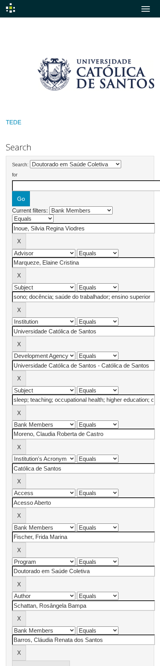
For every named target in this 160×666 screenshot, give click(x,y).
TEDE (13, 122)
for (14, 175)
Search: (20, 164)
